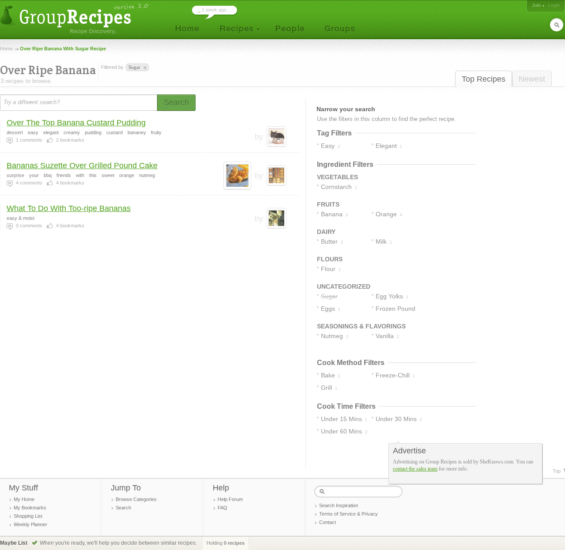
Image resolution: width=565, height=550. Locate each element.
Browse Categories (136, 499)
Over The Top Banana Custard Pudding (76, 122)
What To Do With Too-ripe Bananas (69, 208)
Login (554, 5)
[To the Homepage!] (75, 18)
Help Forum (230, 499)
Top (557, 471)
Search (123, 507)
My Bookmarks (30, 507)
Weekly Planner (30, 524)
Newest (532, 79)
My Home (24, 499)
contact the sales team (415, 469)
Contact (327, 522)
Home (6, 48)
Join (536, 5)
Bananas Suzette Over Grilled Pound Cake (82, 165)
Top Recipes (483, 79)
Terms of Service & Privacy (348, 513)
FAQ (222, 507)
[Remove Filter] (144, 68)
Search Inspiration (338, 505)
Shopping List (28, 516)
